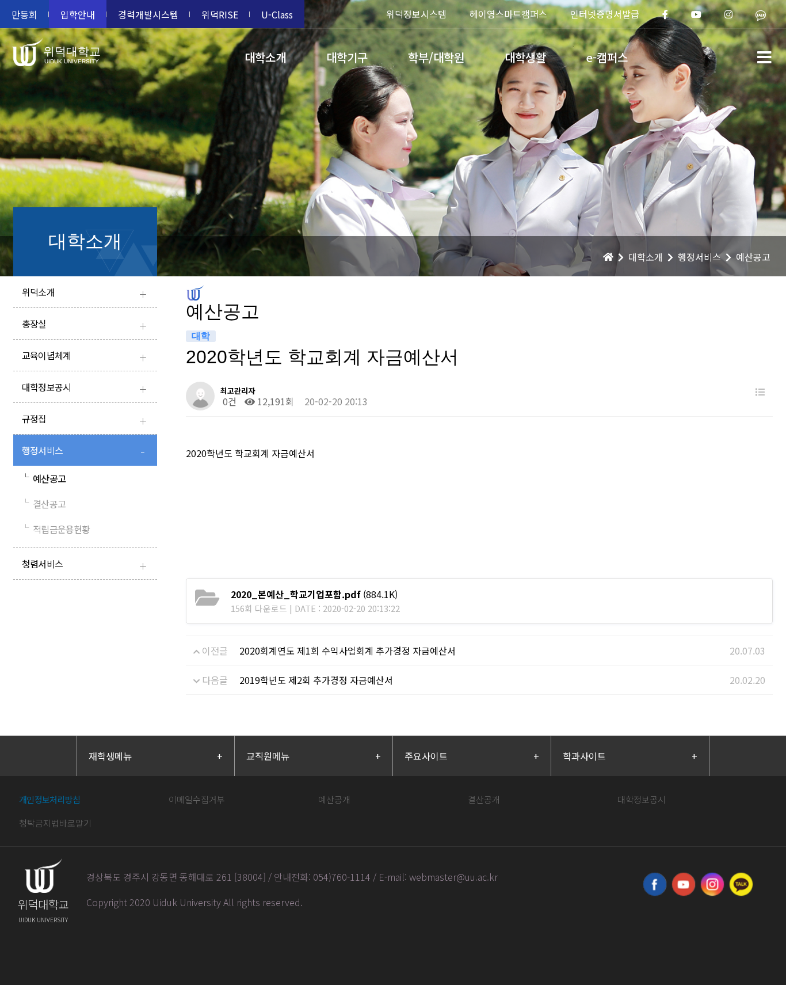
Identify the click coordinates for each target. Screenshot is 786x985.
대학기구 (347, 57)
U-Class (277, 14)
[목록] (760, 392)
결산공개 (484, 799)
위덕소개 (84, 293)
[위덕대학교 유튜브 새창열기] (683, 884)
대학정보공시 (84, 388)
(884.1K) (314, 594)
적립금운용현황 (56, 529)
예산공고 (44, 478)
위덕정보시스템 (416, 14)
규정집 (84, 420)
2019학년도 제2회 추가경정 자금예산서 (316, 680)
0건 (228, 401)
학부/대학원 (436, 57)
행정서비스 (83, 452)
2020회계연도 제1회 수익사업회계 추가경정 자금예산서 (347, 650)
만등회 (24, 14)
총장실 (84, 325)
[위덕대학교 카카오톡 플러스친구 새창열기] (741, 884)
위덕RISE (219, 14)
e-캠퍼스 (607, 57)
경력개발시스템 (148, 14)
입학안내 (77, 14)
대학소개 (265, 57)
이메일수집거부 (197, 799)
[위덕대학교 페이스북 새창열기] (654, 884)
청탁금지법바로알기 (55, 823)
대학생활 (525, 57)
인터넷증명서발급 (604, 14)
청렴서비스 (84, 565)
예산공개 (334, 799)
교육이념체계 (84, 357)
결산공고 (44, 504)
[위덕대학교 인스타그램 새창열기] (712, 884)
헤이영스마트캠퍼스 (508, 14)
